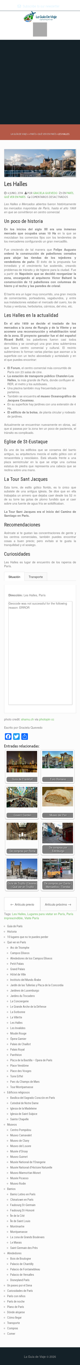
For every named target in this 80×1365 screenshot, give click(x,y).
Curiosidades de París (20, 1291)
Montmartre (17, 1226)
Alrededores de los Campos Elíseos (31, 958)
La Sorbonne (17, 1012)
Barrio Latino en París (22, 1194)
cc (52, 719)
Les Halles (19, 914)
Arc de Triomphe (19, 948)
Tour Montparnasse (21, 1087)
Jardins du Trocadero (22, 996)
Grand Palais (17, 969)
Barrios (11, 1189)
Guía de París (15, 926)
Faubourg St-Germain (22, 1205)
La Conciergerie (19, 1001)
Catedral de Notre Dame (24, 1103)
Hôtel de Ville (18, 974)
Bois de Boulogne (20, 1258)
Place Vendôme (19, 1065)
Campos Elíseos (20, 953)
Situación (14, 577)
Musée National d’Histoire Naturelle (31, 1167)
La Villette (16, 1017)
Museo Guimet (19, 1157)
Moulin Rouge (18, 1033)
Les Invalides (17, 1028)
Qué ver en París (15, 197)
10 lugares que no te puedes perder (27, 937)
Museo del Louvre (20, 1146)
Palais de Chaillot (20, 1044)
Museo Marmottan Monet (25, 1173)
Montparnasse (18, 1232)
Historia (12, 931)
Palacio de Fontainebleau (25, 1269)
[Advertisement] (40, 82)
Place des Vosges (20, 1071)
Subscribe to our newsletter (40, 6)
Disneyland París (20, 1280)
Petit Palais (17, 964)
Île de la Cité (17, 1216)
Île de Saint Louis (20, 1221)
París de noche (16, 1301)
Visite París (31, 918)
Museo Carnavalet (21, 1135)
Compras (12, 1328)
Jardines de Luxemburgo (24, 990)
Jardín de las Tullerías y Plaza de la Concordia (36, 985)
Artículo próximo (58, 904)
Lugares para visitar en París (46, 914)
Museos (12, 1124)
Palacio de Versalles (22, 1275)
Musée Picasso (19, 1178)
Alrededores (14, 1253)
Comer (11, 1334)
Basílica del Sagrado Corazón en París (32, 1098)
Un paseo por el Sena (19, 1285)
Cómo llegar (14, 1317)
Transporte (36, 577)
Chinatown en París (21, 1199)
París (69, 193)
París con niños (16, 1296)
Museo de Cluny (19, 1141)
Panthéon (16, 1055)
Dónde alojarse (16, 1312)
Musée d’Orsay (19, 1151)
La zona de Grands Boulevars (27, 1237)
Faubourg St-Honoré (22, 1210)
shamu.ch (27, 719)
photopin (44, 719)
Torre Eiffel (16, 1076)
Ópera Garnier (18, 1039)
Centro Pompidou (20, 1130)
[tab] (14, 576)
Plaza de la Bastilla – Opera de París (31, 1060)
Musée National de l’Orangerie (28, 1162)
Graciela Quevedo (45, 193)
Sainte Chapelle (19, 1119)
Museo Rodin (18, 1183)
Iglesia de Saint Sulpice (23, 1114)
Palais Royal (17, 1049)
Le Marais (16, 1242)
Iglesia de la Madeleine (23, 1108)
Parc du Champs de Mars (25, 1082)
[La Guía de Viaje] (40, 16)
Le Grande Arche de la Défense (28, 1006)
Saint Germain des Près (24, 1248)
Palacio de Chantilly (21, 1264)
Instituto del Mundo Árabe (25, 980)
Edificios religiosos (18, 1092)
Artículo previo (22, 904)
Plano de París (15, 1307)
